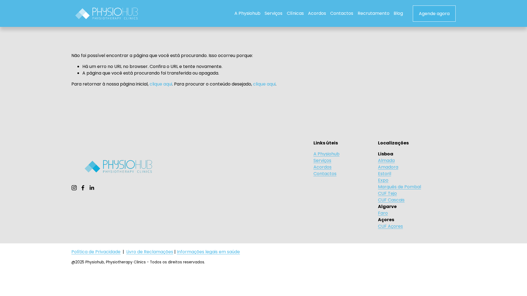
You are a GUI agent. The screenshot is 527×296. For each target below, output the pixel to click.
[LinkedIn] (91, 187)
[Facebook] (83, 187)
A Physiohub (247, 13)
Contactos (341, 13)
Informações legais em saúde (208, 252)
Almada (386, 160)
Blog (398, 13)
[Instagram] (74, 187)
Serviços (273, 13)
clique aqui (161, 84)
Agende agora (434, 13)
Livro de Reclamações (149, 252)
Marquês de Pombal (399, 187)
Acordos (317, 13)
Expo (383, 180)
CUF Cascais (391, 200)
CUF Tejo (387, 193)
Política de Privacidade (95, 252)
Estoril (384, 173)
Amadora (388, 167)
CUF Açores (390, 226)
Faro (383, 213)
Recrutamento (373, 13)
